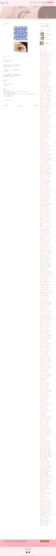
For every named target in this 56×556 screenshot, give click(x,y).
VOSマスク (45, 263)
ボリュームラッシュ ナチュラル (44, 151)
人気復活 (41, 520)
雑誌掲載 (41, 292)
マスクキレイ (42, 246)
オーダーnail (42, 295)
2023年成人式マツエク (48, 475)
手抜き (48, 246)
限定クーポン (44, 303)
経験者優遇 (45, 281)
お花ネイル (41, 130)
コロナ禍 (41, 284)
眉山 (50, 482)
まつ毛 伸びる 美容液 (43, 203)
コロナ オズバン (42, 178)
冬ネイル (46, 100)
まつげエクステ (46, 332)
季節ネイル (49, 100)
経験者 (51, 316)
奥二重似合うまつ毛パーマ (43, 514)
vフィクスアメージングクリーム (44, 311)
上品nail (41, 239)
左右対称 (45, 437)
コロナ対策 (49, 263)
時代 (45, 271)
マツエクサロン (48, 515)
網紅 (46, 523)
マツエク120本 (47, 405)
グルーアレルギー (42, 490)
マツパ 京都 (46, 210)
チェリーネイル (42, 397)
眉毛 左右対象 (42, 144)
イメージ (41, 90)
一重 (48, 255)
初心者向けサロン (42, 499)
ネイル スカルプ (48, 219)
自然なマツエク (46, 501)
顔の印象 (41, 437)
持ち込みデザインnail (43, 247)
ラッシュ (50, 114)
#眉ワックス (47, 426)
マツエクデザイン (47, 71)
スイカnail (47, 257)
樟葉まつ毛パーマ (42, 432)
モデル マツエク (42, 197)
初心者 (49, 281)
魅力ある (41, 76)
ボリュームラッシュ (42, 95)
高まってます (48, 314)
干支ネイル (41, 399)
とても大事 (45, 87)
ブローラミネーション (43, 391)
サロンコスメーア (42, 58)
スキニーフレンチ (42, 68)
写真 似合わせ (48, 197)
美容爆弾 (49, 252)
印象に (44, 176)
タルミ (45, 322)
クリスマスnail (42, 324)
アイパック (41, 388)
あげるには (41, 117)
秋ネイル (41, 74)
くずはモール (48, 461)
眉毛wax (50, 389)
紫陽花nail (41, 364)
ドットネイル (42, 405)
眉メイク (45, 297)
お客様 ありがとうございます (44, 205)
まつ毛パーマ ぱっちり (46, 138)
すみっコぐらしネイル (43, 381)
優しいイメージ (42, 71)
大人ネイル (46, 389)
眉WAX (46, 84)
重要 (44, 292)
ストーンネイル (42, 356)
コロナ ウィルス (48, 176)
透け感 (44, 221)
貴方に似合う (48, 98)
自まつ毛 (45, 74)
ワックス (49, 103)
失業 (43, 289)
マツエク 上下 (50, 157)
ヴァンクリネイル (42, 426)
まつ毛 (41, 138)
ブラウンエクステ (45, 66)
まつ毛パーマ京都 (46, 469)
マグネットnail (45, 319)
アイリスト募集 (42, 287)
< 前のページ (6, 105)
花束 (40, 236)
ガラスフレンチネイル (43, 365)
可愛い (50, 173)
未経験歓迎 (41, 281)
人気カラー (45, 63)
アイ (48, 298)
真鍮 (45, 265)
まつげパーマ (50, 319)
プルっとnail (42, 348)
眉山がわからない (46, 482)
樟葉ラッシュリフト (48, 434)
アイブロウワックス (42, 330)
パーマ (45, 101)
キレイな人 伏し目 (42, 165)
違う (44, 160)
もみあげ (46, 506)
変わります (41, 276)
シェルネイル (47, 93)
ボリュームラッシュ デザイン (44, 152)
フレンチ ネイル (42, 219)
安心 (40, 252)
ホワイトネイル (46, 424)
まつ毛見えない (42, 509)
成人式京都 (41, 477)
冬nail (46, 305)
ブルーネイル (49, 365)
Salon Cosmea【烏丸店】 (45, 26)
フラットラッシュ (47, 82)
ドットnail (45, 335)
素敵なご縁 (49, 265)
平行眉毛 (47, 383)
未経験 (45, 316)
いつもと (41, 160)
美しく (44, 181)
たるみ (46, 308)
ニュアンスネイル (46, 372)
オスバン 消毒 (46, 184)
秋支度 (41, 66)
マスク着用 (46, 228)
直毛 (45, 509)
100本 (48, 373)
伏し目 (41, 181)
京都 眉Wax (47, 170)
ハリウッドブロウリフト (43, 431)
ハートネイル (49, 127)
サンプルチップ (42, 354)
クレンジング (44, 127)
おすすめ (44, 103)
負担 (51, 273)
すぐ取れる (41, 517)
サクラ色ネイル (47, 356)
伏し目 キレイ (46, 162)
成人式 (45, 448)
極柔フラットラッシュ (47, 230)
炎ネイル (41, 424)
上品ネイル (47, 68)
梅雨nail (45, 364)
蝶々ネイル (41, 378)
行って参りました (42, 114)
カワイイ (41, 162)
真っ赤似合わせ (49, 159)
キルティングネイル (42, 402)
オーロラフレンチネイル (43, 407)
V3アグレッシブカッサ (48, 321)
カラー (45, 327)
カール (41, 133)
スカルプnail (47, 208)
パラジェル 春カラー (43, 146)
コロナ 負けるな (42, 186)
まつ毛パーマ (49, 63)
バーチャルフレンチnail (43, 375)
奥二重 (44, 300)
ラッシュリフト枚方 (42, 466)
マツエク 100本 (48, 194)
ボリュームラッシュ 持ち (43, 154)
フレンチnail (45, 241)
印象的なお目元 (42, 238)
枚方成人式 (41, 450)
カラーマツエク (42, 445)
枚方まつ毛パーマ (42, 434)
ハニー (41, 127)
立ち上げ (41, 507)
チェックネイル (48, 136)
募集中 (50, 284)
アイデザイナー (46, 279)
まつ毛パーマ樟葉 (42, 447)
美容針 (45, 216)
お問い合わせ (47, 58)
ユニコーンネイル (42, 418)
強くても (41, 176)
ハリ (40, 313)
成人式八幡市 (46, 472)
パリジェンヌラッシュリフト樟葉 (44, 464)
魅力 (49, 85)
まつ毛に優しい (42, 84)
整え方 (43, 506)
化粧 (51, 246)
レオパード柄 (42, 79)
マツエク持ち (50, 514)
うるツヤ (45, 117)
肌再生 (50, 338)
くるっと (50, 160)
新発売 (41, 340)
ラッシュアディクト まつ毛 (44, 202)
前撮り (48, 448)
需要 (44, 314)
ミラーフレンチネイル (43, 415)
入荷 (44, 218)
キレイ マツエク (42, 233)
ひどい (49, 520)
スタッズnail (49, 375)
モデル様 (41, 268)
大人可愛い (45, 90)
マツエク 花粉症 (42, 136)
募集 (44, 268)
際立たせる (41, 230)
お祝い (43, 236)
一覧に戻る (20, 105)
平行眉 (49, 260)
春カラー (46, 144)
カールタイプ (42, 327)
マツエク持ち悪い (42, 515)
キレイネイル (42, 423)
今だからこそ (49, 271)
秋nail (48, 273)
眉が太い (45, 504)
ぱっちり (47, 125)
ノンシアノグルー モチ (43, 498)
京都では (41, 125)
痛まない (50, 330)
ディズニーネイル (46, 388)
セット (49, 241)
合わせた (41, 249)
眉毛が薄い (41, 482)
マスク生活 (41, 314)
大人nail (45, 255)
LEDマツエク (42, 442)
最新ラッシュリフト (42, 421)
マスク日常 (46, 244)
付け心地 (47, 106)
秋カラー (41, 63)
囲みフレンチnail (49, 391)
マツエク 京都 (42, 208)
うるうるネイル (47, 397)
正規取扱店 (41, 332)
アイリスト (41, 279)
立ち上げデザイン (42, 480)
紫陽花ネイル (47, 370)
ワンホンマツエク (42, 523)
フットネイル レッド (43, 189)
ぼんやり (47, 268)
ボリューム (45, 378)
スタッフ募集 (42, 316)
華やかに (45, 273)
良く (49, 106)
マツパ (43, 252)
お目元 (47, 77)
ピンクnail (41, 210)
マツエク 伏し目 (48, 165)
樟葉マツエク (49, 431)
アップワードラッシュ (43, 440)
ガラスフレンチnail (42, 383)
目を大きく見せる (42, 488)
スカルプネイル (42, 122)
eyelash (43, 257)
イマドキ (45, 109)
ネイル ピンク (49, 146)
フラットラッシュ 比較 (43, 135)
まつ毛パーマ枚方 (47, 445)
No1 (48, 297)
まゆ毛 (49, 324)
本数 (51, 60)
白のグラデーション (46, 192)
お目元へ (45, 76)
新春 (49, 332)
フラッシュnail (45, 340)
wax (46, 92)
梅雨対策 (50, 238)
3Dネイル (46, 122)
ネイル (46, 149)
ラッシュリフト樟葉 (49, 466)
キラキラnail (49, 189)
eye (48, 327)
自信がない (41, 346)
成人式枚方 (41, 472)
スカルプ (41, 335)
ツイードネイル (49, 351)
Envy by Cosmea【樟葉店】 (45, 25)
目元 (49, 228)
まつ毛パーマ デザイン (43, 141)
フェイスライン (44, 313)
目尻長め (47, 173)
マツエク (43, 50)
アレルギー (43, 483)
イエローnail (44, 157)
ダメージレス (42, 211)
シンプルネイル (42, 82)
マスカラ (49, 308)
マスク (46, 236)
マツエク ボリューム (43, 159)
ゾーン (41, 300)
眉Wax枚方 (44, 453)
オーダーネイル (42, 389)
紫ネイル (47, 386)
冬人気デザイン (50, 90)
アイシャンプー (46, 346)
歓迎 (48, 316)
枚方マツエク (47, 432)
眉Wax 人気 (41, 143)
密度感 (41, 98)
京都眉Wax (47, 262)
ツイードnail (45, 306)
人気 (48, 141)
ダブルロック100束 (42, 413)
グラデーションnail (48, 362)
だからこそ (45, 168)
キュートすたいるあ (42, 461)
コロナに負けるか (48, 181)
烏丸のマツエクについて (43, 52)
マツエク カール (45, 133)
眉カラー (47, 221)
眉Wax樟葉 (41, 456)
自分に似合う (42, 485)
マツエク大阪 (42, 429)
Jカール (47, 292)
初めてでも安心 (46, 520)
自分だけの (49, 154)
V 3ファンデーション (47, 276)
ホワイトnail (46, 289)
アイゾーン (41, 273)
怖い (48, 498)
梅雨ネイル (47, 421)
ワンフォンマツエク (47, 429)
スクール (48, 60)
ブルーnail (50, 210)
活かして (48, 74)
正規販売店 (41, 255)
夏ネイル (41, 367)
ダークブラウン (50, 87)
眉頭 (40, 483)
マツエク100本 (48, 499)
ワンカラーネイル (42, 386)
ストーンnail (42, 228)
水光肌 (46, 252)
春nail (41, 157)
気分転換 (47, 160)
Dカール (41, 453)
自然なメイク (46, 79)
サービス (50, 55)
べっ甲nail (47, 300)
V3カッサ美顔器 (49, 303)
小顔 (40, 303)
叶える (41, 77)
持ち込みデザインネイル (43, 359)
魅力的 (44, 77)
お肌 (44, 284)
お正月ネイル (46, 399)
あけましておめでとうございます (44, 111)
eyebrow (45, 239)
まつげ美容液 (42, 448)
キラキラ (41, 221)
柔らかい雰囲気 (42, 85)
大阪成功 (49, 450)
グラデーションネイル (43, 373)
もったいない (49, 509)
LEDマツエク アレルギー (43, 496)
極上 (45, 211)
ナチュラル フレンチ (49, 218)
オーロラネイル (42, 410)
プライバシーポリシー (43, 60)
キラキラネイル (42, 93)
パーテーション (42, 265)
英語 (40, 506)
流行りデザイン (47, 213)
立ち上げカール (42, 308)
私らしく (45, 249)
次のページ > (35, 105)
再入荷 (48, 216)
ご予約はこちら (50, 2)
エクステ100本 (42, 370)
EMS (47, 322)
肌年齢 (50, 311)
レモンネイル (47, 354)
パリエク (48, 440)
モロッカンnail (42, 271)
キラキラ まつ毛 (42, 194)
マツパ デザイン (42, 173)
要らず (41, 103)
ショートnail (50, 367)
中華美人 (46, 525)
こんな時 (41, 168)
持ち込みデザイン (47, 295)
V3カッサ (41, 322)
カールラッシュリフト (43, 439)
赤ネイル (41, 372)
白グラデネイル (42, 394)
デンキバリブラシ (46, 254)
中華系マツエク (42, 525)
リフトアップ (42, 216)
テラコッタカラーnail (43, 380)
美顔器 (41, 319)
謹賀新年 (41, 469)
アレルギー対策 (46, 517)
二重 (40, 512)
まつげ (48, 117)
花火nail (41, 263)
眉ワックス (46, 85)
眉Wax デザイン (50, 168)
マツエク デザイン (46, 477)
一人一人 (51, 247)
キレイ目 (50, 292)
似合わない (41, 501)
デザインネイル (47, 423)
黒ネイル (47, 402)
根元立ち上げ (42, 321)
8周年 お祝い (49, 203)
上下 (40, 257)
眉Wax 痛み (46, 143)
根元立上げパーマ (42, 106)
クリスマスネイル (48, 95)
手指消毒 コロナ (48, 186)
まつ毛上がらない (46, 507)
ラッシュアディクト (48, 447)
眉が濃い (41, 504)
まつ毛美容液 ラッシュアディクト (44, 200)
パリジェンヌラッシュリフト (44, 338)
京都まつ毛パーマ (42, 262)
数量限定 (41, 218)
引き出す (41, 92)
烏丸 (40, 50)
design (48, 239)
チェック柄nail (42, 305)
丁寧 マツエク (48, 233)
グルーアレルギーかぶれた (43, 493)
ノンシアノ (49, 493)
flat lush (41, 306)
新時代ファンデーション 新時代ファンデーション (46, 226)
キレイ (45, 246)
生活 (47, 330)
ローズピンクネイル (48, 343)
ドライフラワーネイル (43, 351)
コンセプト (47, 50)
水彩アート (41, 184)
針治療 (41, 224)
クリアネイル (45, 367)
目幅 (44, 125)
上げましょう (50, 149)
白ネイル (46, 394)
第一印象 (41, 87)
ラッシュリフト (42, 343)
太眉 (47, 109)
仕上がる (41, 109)
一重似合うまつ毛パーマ (45, 512)
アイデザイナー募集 (48, 287)
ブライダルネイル (42, 362)
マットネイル (48, 119)
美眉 (44, 92)
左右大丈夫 (41, 297)
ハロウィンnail (42, 298)
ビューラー (48, 101)
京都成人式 (45, 450)
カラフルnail (42, 244)
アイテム (50, 125)
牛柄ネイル (49, 359)
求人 (40, 289)
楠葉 (50, 477)
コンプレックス (49, 504)
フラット (47, 114)
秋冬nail (49, 305)
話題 (42, 254)
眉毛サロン (50, 506)
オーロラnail (49, 335)
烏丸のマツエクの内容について (44, 55)
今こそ (46, 298)
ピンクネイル (48, 130)
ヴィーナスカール (49, 76)
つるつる (47, 284)
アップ (45, 130)
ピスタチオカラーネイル (48, 410)
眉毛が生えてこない (48, 480)
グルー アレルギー (47, 442)
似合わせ (41, 241)
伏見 (49, 501)
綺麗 (40, 260)
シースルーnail (42, 213)
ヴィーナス (41, 101)
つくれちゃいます (44, 260)
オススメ (46, 324)
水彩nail (49, 92)
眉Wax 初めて (42, 170)
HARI (47, 247)
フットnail (46, 238)
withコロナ (48, 249)
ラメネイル (41, 192)
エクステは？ (42, 100)
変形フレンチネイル (42, 119)
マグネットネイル (47, 348)
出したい (44, 98)
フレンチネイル (42, 149)
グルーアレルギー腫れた (43, 491)
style (48, 313)
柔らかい (48, 211)
